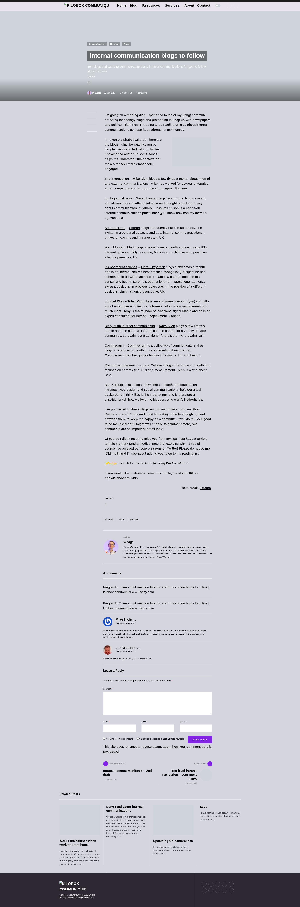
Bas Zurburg (114, 384)
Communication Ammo (122, 365)
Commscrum (114, 345)
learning (134, 519)
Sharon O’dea (115, 228)
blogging (109, 519)
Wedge (128, 542)
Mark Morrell (114, 247)
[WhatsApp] (217, 890)
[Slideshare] (210, 890)
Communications (97, 44)
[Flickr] (224, 884)
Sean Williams (153, 365)
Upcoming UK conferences (173, 841)
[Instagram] (217, 884)
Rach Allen (167, 326)
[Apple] (204, 890)
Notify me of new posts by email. (119, 739)
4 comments (142, 93)
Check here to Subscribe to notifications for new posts (162, 739)
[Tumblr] (231, 884)
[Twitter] (229, 5)
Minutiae (114, 44)
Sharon (134, 228)
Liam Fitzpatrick (153, 267)
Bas (130, 384)
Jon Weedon (125, 647)
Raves (126, 44)
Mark (131, 247)
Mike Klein (140, 178)
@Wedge (165, 557)
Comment (108, 689)
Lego (203, 806)
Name (106, 722)
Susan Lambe (146, 198)
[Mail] (224, 890)
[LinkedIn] (235, 5)
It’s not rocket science (121, 267)
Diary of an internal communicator (130, 326)
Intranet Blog (114, 301)
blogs (121, 519)
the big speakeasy (118, 198)
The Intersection (117, 178)
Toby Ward (135, 301)
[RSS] (231, 890)
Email (144, 722)
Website (183, 722)
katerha (205, 488)
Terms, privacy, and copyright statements (76, 898)
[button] (60, 5)
